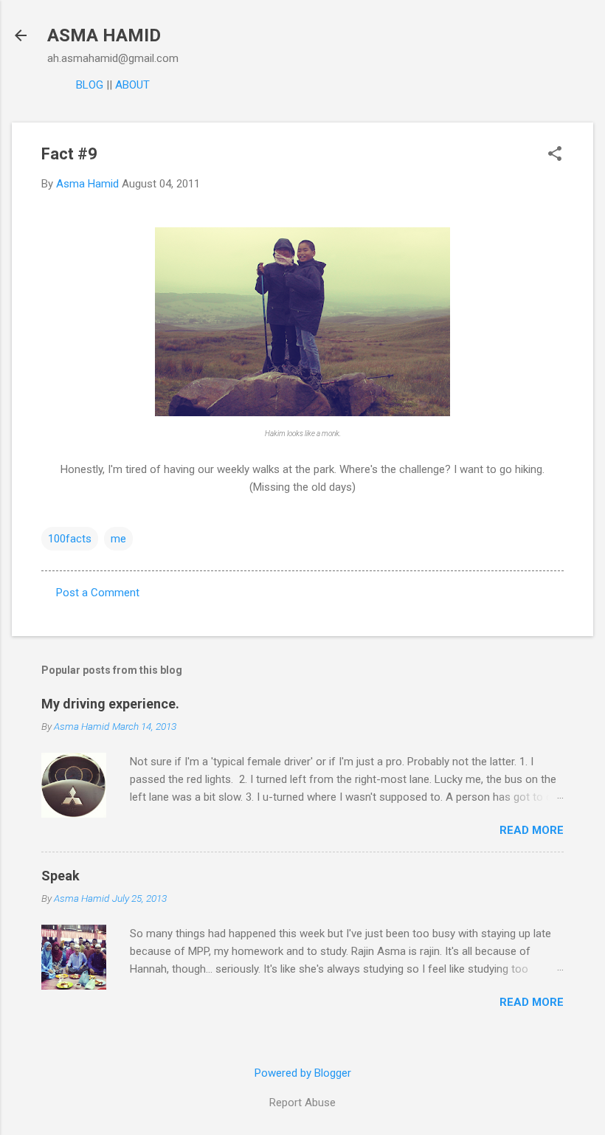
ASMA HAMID (104, 35)
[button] (555, 155)
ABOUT (132, 85)
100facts (69, 538)
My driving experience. (110, 703)
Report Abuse (302, 1102)
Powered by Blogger (303, 1073)
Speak (60, 875)
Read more (531, 830)
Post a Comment (97, 592)
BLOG (89, 85)
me (118, 538)
